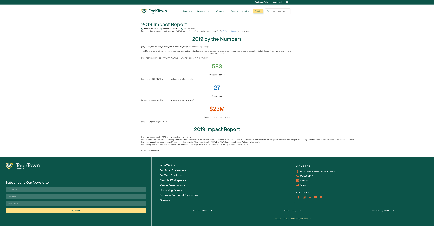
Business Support (203, 11)
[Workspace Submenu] (226, 11)
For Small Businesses (173, 170)
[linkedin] (310, 197)
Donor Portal (277, 2)
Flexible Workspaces (173, 180)
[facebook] (298, 197)
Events (233, 11)
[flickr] (321, 197)
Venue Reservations (172, 185)
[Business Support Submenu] (212, 11)
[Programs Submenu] (192, 11)
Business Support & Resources (179, 195)
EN (287, 2)
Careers (165, 200)
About (244, 11)
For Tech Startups (171, 175)
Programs (186, 11)
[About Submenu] (249, 11)
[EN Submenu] (290, 2)
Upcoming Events (171, 190)
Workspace (220, 11)
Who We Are (167, 165)
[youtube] (315, 197)
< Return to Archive (229, 31)
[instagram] (304, 197)
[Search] (268, 11)
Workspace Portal (261, 2)
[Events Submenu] (238, 11)
